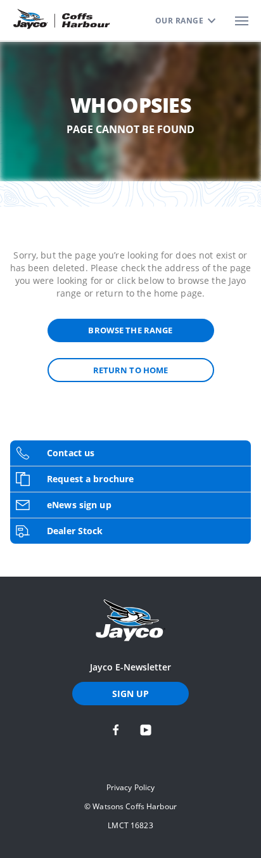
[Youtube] (145, 730)
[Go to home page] (130, 620)
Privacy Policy (130, 787)
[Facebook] (116, 730)
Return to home (131, 370)
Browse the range (130, 330)
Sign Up (131, 694)
